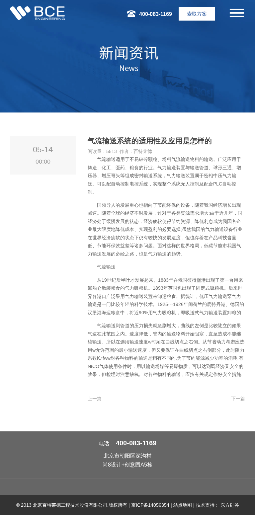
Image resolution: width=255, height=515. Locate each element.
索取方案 (197, 14)
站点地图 (182, 505)
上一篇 (95, 398)
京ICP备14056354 (150, 505)
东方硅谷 (229, 505)
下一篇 (238, 398)
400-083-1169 (136, 443)
